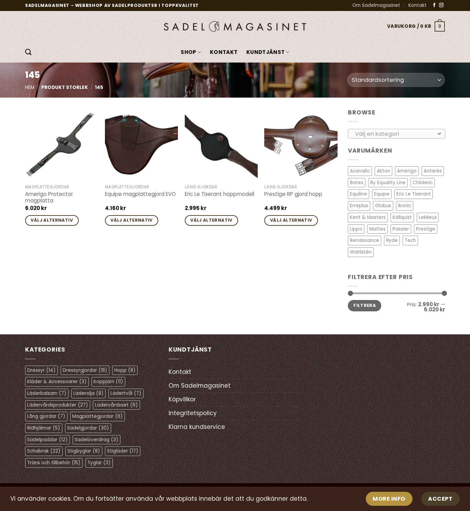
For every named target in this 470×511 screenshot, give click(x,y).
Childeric (423, 182)
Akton (383, 171)
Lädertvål (125, 393)
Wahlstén (361, 252)
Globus (383, 205)
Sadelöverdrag (96, 439)
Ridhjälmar (43, 428)
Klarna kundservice (197, 427)
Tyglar (99, 462)
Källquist (402, 217)
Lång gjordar (46, 416)
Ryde (392, 240)
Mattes (377, 228)
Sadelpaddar (47, 439)
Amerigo (407, 171)
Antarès (433, 171)
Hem (29, 87)
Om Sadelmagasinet (376, 5)
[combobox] (396, 133)
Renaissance (364, 240)
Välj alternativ (52, 220)
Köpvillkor (182, 399)
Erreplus (359, 205)
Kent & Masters (368, 217)
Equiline (358, 194)
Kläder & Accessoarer (57, 381)
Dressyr (41, 370)
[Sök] (28, 52)
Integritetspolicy (193, 413)
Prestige (425, 228)
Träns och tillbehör (54, 462)
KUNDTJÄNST (265, 52)
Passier (401, 228)
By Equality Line (388, 182)
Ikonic (404, 205)
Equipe (381, 194)
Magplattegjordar (97, 416)
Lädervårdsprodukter (57, 405)
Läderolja (88, 393)
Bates (356, 182)
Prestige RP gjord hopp (293, 194)
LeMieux (428, 217)
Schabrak (44, 451)
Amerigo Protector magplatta (49, 197)
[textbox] (394, 133)
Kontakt (417, 5)
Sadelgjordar (88, 428)
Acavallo (360, 171)
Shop (188, 52)
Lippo (356, 228)
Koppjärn (108, 381)
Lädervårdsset (116, 405)
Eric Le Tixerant (413, 194)
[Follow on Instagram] (441, 5)
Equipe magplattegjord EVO (140, 194)
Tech (410, 240)
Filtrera (364, 305)
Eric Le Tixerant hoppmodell (219, 194)
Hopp (125, 370)
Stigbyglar (83, 451)
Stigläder (122, 451)
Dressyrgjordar (85, 370)
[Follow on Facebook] (434, 5)
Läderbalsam (46, 393)
